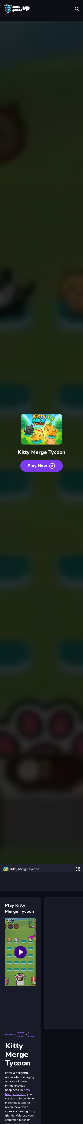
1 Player (32, 1034)
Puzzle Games (20, 1034)
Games (9, 1034)
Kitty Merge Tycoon (17, 1092)
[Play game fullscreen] (78, 869)
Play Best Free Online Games (17, 8)
